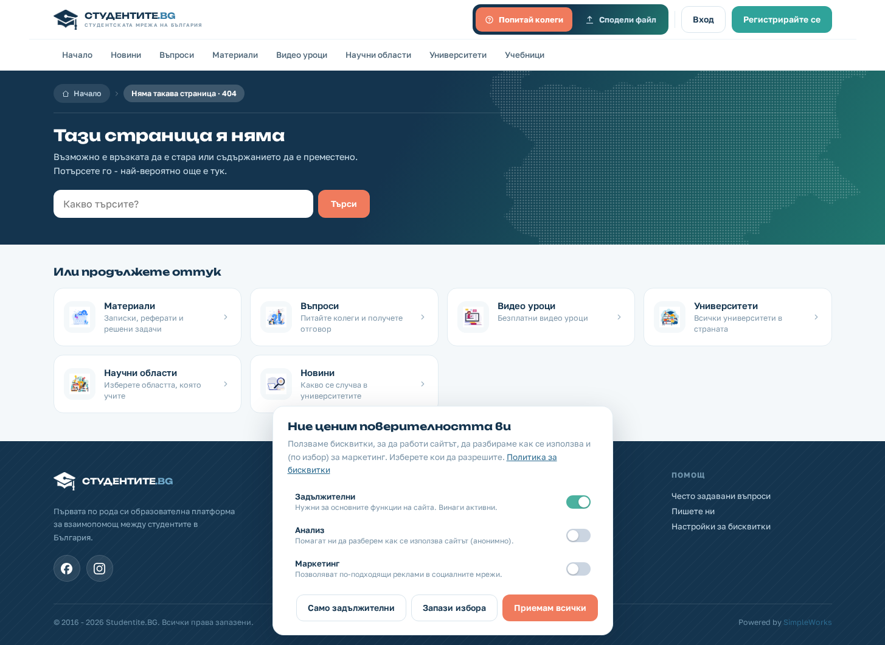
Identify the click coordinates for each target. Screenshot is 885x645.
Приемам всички (550, 607)
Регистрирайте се (782, 19)
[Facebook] (67, 568)
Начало (77, 55)
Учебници (524, 55)
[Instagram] (99, 568)
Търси (344, 203)
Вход (703, 19)
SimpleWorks (807, 622)
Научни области (378, 55)
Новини (126, 55)
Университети (458, 55)
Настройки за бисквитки (721, 526)
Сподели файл (627, 19)
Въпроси (176, 55)
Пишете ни (693, 511)
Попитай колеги (531, 19)
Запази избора (454, 607)
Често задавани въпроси (721, 496)
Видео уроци (301, 55)
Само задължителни (351, 607)
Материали (235, 55)
